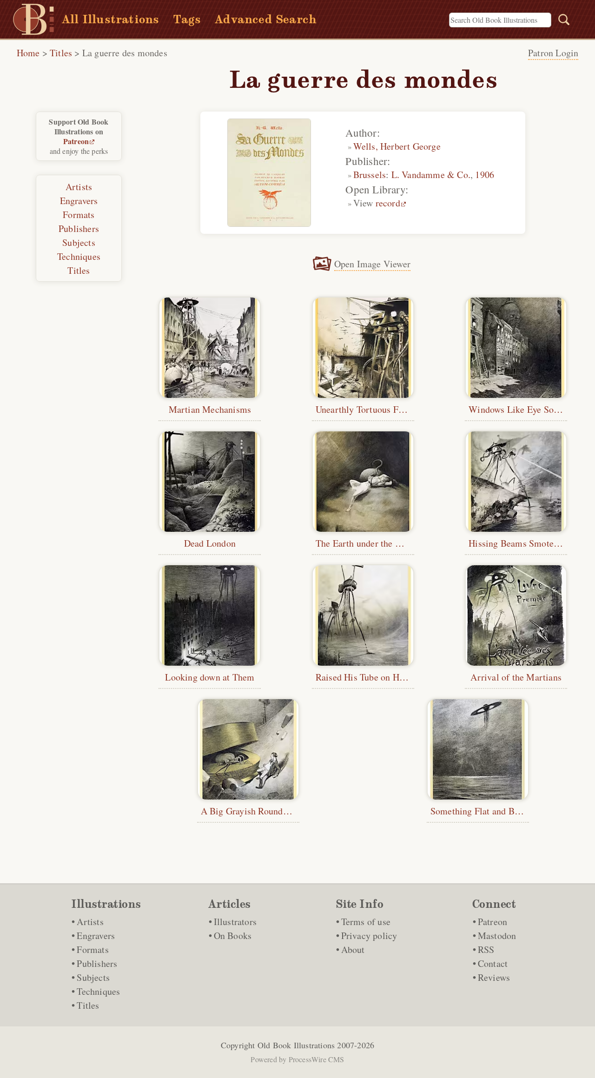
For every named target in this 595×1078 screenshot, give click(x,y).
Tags (187, 19)
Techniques (78, 256)
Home (28, 52)
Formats (78, 214)
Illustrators (235, 921)
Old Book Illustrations (296, 1045)
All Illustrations (110, 19)
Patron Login (553, 52)
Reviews (494, 977)
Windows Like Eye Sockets (521, 409)
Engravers (79, 200)
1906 (484, 174)
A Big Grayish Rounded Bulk (257, 811)
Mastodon (497, 935)
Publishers (79, 228)
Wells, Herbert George (397, 146)
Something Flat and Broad (481, 811)
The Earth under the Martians (373, 543)
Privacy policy (369, 935)
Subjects (78, 242)
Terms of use (365, 921)
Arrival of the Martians (516, 677)
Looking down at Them (209, 677)
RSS (486, 949)
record (388, 203)
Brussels (369, 174)
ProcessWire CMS (316, 1059)
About (353, 949)
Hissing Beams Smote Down (523, 543)
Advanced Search (266, 19)
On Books (233, 935)
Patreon (76, 141)
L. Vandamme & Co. (430, 174)
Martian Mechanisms (210, 409)
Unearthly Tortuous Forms (367, 409)
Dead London (210, 543)
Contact (493, 963)
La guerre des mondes (124, 52)
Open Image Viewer (372, 264)
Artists (79, 186)
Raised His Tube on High (364, 677)
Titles (61, 52)
